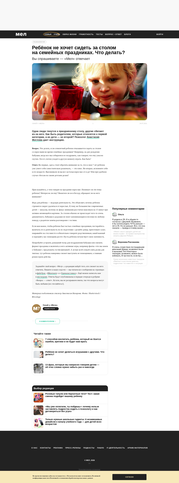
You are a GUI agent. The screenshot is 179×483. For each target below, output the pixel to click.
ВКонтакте (52, 273)
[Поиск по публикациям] (151, 34)
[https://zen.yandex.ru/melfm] (76, 439)
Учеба (57, 34)
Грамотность (86, 34)
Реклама (58, 448)
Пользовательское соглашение (89, 469)
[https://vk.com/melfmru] (83, 439)
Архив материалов (137, 448)
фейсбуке (41, 273)
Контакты (45, 448)
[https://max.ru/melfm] (110, 439)
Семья (48, 34)
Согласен (129, 477)
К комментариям (47, 321)
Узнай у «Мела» (50, 305)
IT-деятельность (116, 448)
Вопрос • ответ (113, 34)
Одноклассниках (68, 273)
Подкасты (88, 448)
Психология (39, 42)
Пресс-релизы (73, 448)
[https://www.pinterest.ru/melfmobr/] (96, 439)
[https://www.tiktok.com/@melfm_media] (89, 439)
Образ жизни (70, 34)
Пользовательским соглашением (79, 476)
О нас (34, 448)
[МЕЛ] (21, 34)
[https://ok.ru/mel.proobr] (103, 439)
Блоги (127, 34)
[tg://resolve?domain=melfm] (69, 439)
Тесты (99, 34)
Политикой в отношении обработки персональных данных (71, 478)
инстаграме (42, 277)
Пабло (100, 448)
